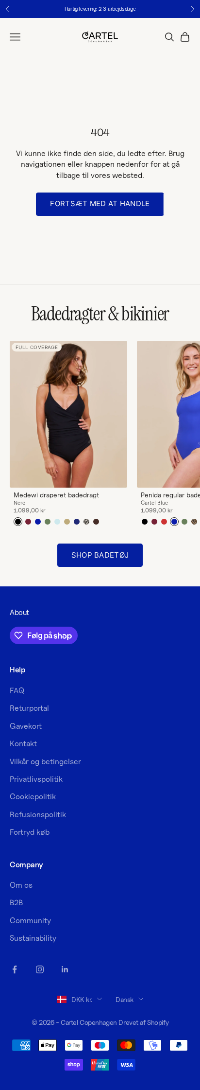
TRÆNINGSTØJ (149, 574)
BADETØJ (149, 589)
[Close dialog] (195, 500)
